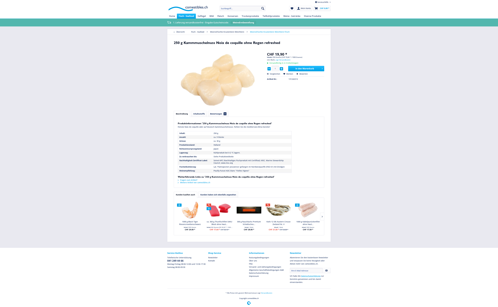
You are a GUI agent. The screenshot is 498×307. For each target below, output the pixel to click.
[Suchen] (262, 8)
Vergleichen (274, 74)
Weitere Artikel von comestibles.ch (195, 182)
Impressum (254, 276)
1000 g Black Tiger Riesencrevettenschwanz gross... (190, 223)
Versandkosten (266, 293)
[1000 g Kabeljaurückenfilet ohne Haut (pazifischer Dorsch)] (308, 210)
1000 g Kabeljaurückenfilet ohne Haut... (308, 222)
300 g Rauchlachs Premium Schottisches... (249, 222)
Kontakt (211, 260)
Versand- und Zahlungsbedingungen (265, 267)
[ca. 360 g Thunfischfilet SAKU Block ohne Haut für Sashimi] (219, 210)
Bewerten (303, 74)
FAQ (251, 264)
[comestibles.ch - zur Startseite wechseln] (188, 9)
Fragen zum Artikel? (188, 180)
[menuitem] (242, 8)
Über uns (253, 260)
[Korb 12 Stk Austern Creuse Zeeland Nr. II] (278, 210)
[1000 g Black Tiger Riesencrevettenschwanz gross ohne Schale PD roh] (190, 210)
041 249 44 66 (175, 260)
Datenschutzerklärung (258, 273)
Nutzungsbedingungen (259, 257)
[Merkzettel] (292, 8)
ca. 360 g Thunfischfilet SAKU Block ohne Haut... (219, 222)
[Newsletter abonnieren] (326, 270)
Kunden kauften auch (185, 194)
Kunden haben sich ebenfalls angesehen (218, 194)
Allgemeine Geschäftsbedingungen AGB (266, 270)
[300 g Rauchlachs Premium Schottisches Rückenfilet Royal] (249, 210)
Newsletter (213, 257)
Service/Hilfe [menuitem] (323, 2)
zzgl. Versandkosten (283, 60)
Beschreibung (182, 114)
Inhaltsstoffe (199, 114)
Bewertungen (218, 114)
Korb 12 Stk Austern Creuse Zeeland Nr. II (278, 222)
